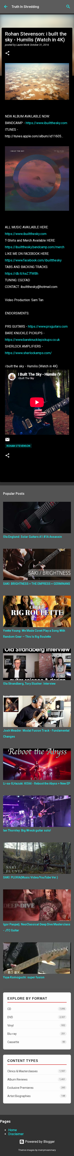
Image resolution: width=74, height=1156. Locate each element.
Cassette (36, 1042)
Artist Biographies (36, 1096)
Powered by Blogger (39, 1142)
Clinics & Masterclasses (36, 1071)
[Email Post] (7, 441)
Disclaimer (16, 1134)
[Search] (68, 7)
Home (12, 1130)
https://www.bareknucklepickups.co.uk (32, 340)
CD (36, 1009)
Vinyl (36, 1025)
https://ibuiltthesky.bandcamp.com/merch (34, 247)
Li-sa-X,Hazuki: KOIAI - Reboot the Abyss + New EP (36, 783)
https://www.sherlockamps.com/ (28, 353)
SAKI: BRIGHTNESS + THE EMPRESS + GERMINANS (36, 583)
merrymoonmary (47, 1150)
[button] (7, 53)
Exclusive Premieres (36, 1087)
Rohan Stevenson (18, 445)
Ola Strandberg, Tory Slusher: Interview (29, 683)
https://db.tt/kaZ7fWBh (21, 274)
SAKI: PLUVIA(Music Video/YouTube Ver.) (30, 877)
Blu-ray (36, 1033)
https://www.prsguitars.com (48, 326)
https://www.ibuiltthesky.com (46, 123)
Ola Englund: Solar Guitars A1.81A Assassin (32, 536)
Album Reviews (36, 1079)
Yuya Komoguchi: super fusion (23, 977)
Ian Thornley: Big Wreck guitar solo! (27, 830)
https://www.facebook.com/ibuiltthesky (33, 260)
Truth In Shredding (25, 7)
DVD (36, 1017)
